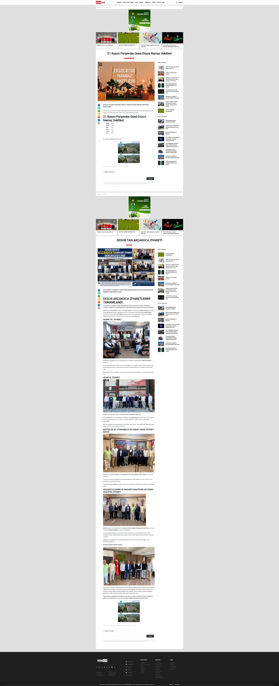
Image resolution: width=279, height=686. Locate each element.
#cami (113, 166)
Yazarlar (129, 667)
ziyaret (144, 307)
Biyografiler (173, 666)
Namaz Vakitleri (159, 666)
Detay (172, 684)
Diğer (163, 2)
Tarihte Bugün (159, 671)
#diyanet (126, 166)
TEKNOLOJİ (148, 2)
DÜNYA (154, 2)
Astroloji (172, 669)
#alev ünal (123, 625)
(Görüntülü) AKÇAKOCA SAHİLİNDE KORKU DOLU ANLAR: (171, 85)
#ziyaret (134, 625)
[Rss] (110, 667)
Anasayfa (99, 7)
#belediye (129, 625)
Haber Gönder (112, 675)
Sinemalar (158, 672)
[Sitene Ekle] (115, 667)
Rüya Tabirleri (174, 668)
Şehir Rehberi (159, 676)
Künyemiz (130, 672)
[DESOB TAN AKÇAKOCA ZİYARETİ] (126, 267)
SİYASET (141, 2)
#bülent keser (112, 625)
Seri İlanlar (158, 674)
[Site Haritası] (113, 667)
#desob (118, 625)
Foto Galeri (130, 661)
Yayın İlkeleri (99, 673)
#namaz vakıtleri (119, 166)
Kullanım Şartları (112, 672)
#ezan (104, 166)
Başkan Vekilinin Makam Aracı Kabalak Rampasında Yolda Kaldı (173, 127)
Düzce (142, 116)
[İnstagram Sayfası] (102, 667)
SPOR (136, 2)
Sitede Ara (173, 663)
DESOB (108, 298)
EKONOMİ (105, 194)
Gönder (150, 178)
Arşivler (129, 669)
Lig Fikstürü (158, 669)
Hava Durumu (159, 663)
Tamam (177, 684)
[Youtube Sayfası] (105, 667)
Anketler (172, 664)
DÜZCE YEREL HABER (128, 2)
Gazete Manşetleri (160, 677)
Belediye (136, 587)
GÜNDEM (119, 2)
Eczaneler (158, 668)
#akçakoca (105, 625)
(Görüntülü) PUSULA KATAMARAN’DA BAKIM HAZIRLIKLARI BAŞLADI (171, 151)
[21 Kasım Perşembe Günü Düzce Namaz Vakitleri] (126, 81)
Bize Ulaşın (130, 675)
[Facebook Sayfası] (97, 667)
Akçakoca (109, 312)
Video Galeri (130, 664)
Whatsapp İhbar (112, 673)
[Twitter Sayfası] (100, 667)
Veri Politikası (100, 675)
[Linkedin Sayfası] (107, 667)
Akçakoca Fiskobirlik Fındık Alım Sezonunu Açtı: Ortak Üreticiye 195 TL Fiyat (172, 79)
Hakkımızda (99, 672)
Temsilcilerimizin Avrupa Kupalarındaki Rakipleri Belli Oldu (172, 91)
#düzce (109, 166)
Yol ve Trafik (158, 664)
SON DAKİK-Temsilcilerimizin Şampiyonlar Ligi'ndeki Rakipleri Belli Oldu (172, 139)
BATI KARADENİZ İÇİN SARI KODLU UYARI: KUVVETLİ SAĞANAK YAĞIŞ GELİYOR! (172, 145)
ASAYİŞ (159, 2)
